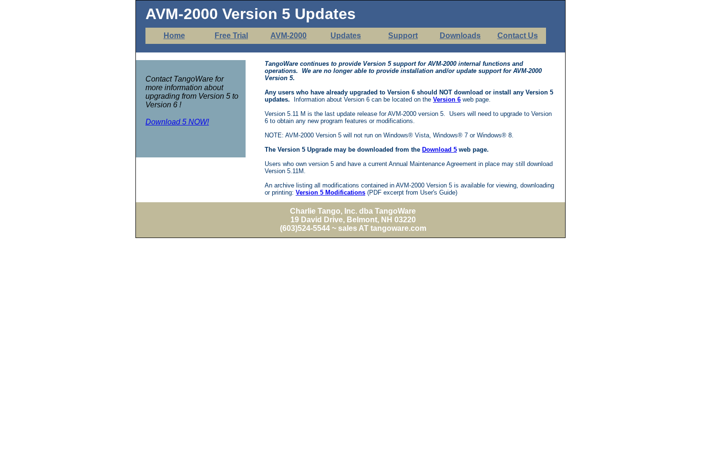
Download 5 (439, 149)
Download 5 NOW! (177, 122)
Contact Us (517, 35)
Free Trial (231, 35)
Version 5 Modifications (330, 192)
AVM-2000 (288, 35)
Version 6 (447, 99)
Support (403, 35)
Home (174, 35)
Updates (345, 35)
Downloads (460, 35)
